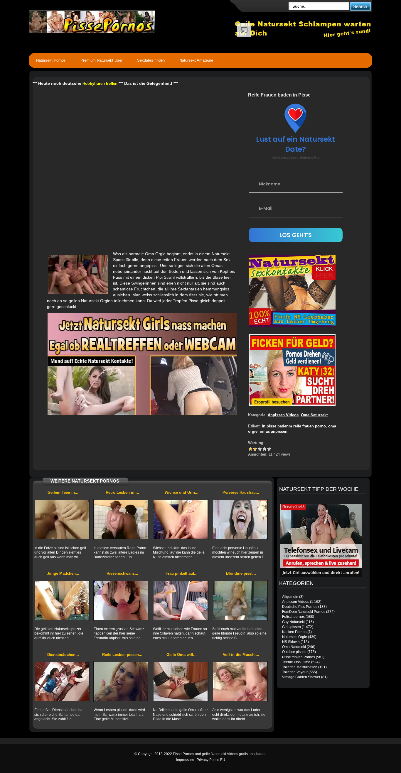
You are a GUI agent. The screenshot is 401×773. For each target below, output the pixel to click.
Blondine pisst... (241, 573)
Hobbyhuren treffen (99, 83)
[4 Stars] (264, 449)
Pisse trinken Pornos (298, 657)
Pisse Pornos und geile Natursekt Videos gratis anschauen (220, 754)
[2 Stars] (255, 449)
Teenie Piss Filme (296, 662)
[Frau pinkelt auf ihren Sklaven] (180, 600)
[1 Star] (250, 449)
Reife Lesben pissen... (122, 654)
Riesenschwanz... (122, 573)
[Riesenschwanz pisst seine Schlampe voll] (121, 600)
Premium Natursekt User (101, 60)
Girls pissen (291, 627)
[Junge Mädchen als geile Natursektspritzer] (62, 600)
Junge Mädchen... (63, 573)
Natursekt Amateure (196, 60)
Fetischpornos (293, 617)
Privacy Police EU (211, 760)
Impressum (185, 760)
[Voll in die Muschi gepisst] (240, 681)
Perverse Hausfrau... (241, 492)
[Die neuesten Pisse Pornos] (132, 21)
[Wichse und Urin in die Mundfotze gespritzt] (180, 519)
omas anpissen (273, 431)
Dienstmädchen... (63, 654)
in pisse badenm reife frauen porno (294, 426)
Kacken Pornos (294, 632)
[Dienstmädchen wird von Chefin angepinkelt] (62, 681)
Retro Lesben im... (122, 492)
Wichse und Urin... (181, 492)
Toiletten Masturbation (299, 667)
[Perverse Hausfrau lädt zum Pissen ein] (240, 519)
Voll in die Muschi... (241, 654)
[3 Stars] (259, 449)
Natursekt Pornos (51, 60)
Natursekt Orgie (294, 637)
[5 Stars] (269, 449)
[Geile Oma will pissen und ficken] (180, 681)
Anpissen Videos (283, 415)
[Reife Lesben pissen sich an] (121, 681)
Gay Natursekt (293, 622)
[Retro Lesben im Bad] (121, 519)
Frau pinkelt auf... (182, 573)
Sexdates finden (151, 60)
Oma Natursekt (314, 415)
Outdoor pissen (294, 652)
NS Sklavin (291, 642)
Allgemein (290, 597)
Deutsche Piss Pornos (299, 607)
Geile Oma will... (181, 654)
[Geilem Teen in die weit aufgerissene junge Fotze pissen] (62, 519)
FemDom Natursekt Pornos (303, 612)
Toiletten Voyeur (295, 672)
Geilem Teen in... (63, 492)
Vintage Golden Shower (301, 677)
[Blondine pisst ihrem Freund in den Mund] (240, 600)
